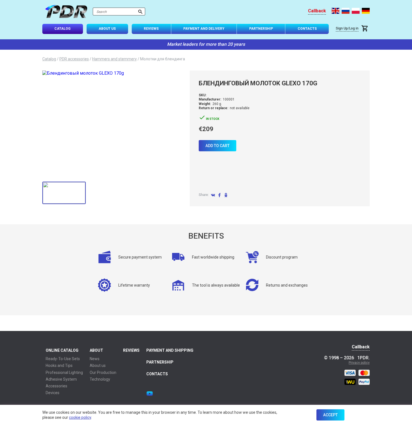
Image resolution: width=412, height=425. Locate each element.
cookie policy (80, 417)
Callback (317, 10)
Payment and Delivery (203, 29)
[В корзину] (365, 29)
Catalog (62, 29)
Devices (52, 392)
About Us (107, 29)
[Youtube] (149, 393)
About (96, 350)
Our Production (103, 372)
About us (98, 365)
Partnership (261, 29)
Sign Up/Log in (347, 28)
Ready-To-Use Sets (63, 359)
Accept (330, 415)
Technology (100, 379)
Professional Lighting (64, 372)
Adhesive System (61, 379)
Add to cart (217, 145)
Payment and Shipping (169, 350)
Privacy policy (359, 363)
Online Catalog (62, 350)
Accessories (56, 386)
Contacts (307, 29)
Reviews (151, 29)
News (94, 359)
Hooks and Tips (59, 365)
